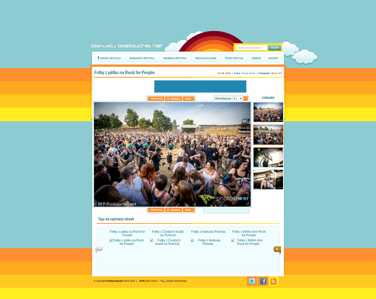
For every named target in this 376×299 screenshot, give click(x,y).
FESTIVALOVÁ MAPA (205, 58)
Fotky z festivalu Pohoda (208, 231)
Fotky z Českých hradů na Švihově (168, 233)
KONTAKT (273, 58)
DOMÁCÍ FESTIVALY (110, 58)
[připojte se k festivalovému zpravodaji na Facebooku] (263, 281)
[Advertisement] (188, 10)
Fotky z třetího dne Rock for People (249, 233)
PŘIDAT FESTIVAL (234, 58)
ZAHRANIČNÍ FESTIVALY (142, 58)
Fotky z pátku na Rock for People (127, 233)
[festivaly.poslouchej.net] (126, 46)
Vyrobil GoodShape (176, 281)
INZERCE (256, 58)
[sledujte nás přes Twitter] (252, 281)
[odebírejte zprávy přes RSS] (273, 281)
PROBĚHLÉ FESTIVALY (175, 58)
